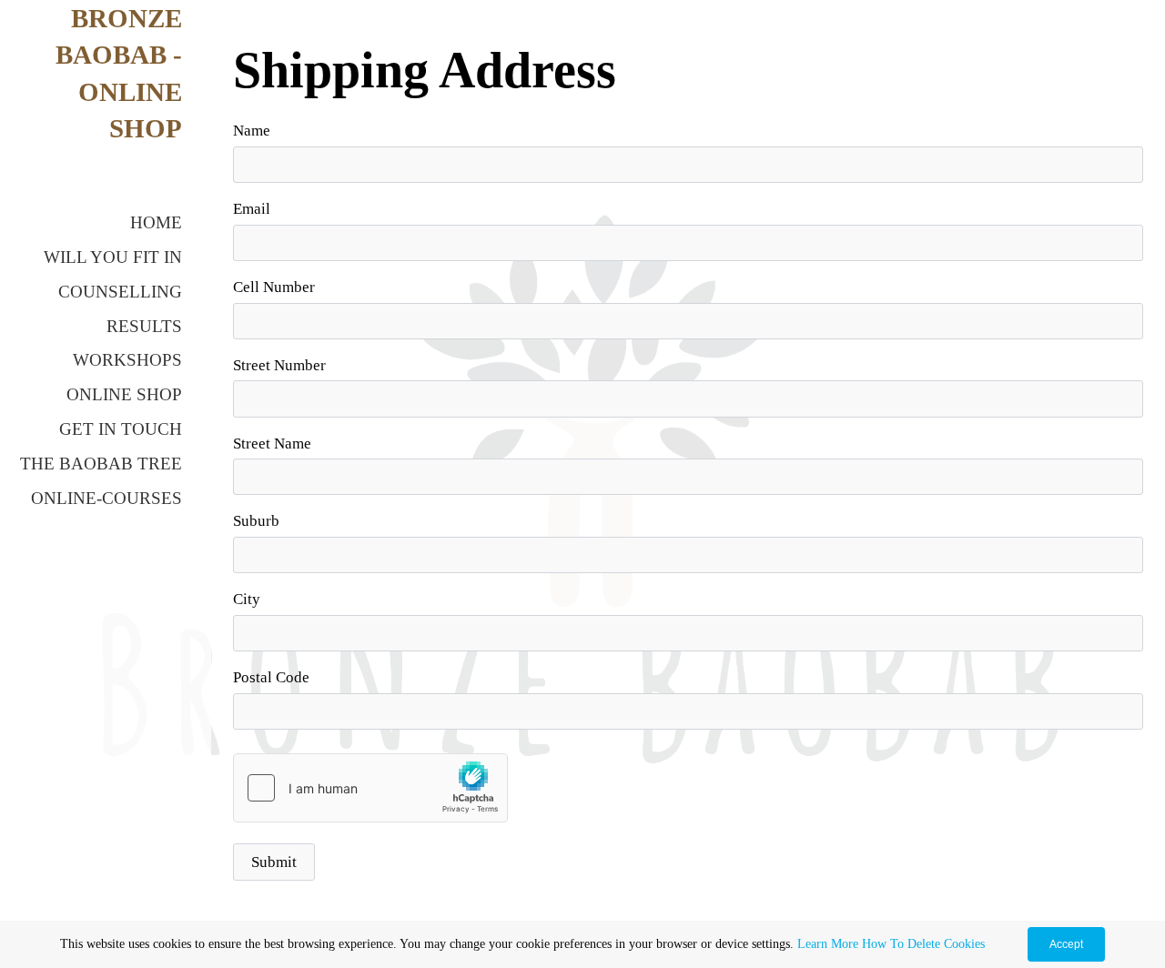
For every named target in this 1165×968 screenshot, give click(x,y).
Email (251, 208)
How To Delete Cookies (923, 944)
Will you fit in (113, 257)
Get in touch (120, 429)
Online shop (124, 394)
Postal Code (271, 677)
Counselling (120, 291)
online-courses (106, 498)
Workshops (127, 359)
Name (251, 130)
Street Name (272, 443)
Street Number (279, 365)
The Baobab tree (101, 463)
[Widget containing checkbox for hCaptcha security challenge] (370, 787)
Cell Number (274, 287)
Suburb (256, 520)
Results (144, 326)
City (246, 599)
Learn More (827, 944)
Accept (1066, 944)
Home (156, 222)
